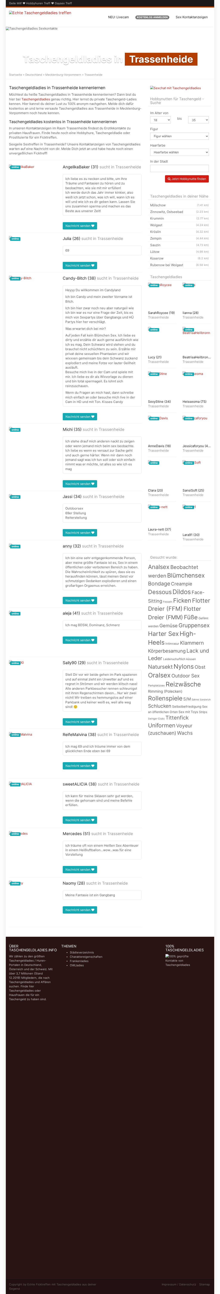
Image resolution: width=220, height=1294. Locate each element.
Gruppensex (194, 625)
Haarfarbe (157, 145)
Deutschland (33, 74)
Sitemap (204, 1284)
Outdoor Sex (185, 676)
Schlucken (159, 706)
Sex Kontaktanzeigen (192, 17)
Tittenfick (177, 718)
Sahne (195, 699)
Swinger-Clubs (156, 718)
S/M (187, 699)
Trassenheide (128, 166)
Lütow (179, 252)
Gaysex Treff (63, 3)
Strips (203, 712)
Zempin (179, 238)
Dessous (160, 592)
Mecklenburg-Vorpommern (63, 74)
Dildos (182, 592)
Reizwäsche (183, 684)
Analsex (159, 566)
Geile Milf (15, 3)
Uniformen (161, 725)
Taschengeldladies (35, 99)
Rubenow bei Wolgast (179, 265)
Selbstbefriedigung (186, 707)
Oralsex (159, 675)
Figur (154, 129)
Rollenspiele (165, 698)
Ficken (182, 600)
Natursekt (160, 667)
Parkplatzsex (156, 685)
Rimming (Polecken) (165, 691)
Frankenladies (79, 961)
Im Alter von (159, 113)
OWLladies (77, 965)
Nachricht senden (78, 226)
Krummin (179, 218)
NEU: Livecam (118, 17)
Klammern (192, 643)
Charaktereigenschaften (86, 956)
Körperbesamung (167, 651)
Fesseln (167, 601)
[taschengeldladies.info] (40, 17)
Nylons (184, 666)
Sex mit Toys (188, 712)
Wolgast (179, 225)
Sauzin (179, 245)
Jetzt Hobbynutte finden (188, 179)
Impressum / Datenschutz (179, 1284)
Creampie (181, 584)
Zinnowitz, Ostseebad (179, 212)
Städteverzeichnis (82, 952)
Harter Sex (163, 633)
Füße (191, 617)
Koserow (179, 258)
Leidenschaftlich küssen (179, 659)
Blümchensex (186, 575)
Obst (200, 667)
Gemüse (168, 625)
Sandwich (205, 699)
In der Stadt (159, 161)
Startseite (15, 74)
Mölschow (179, 205)
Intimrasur (172, 643)
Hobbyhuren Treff (38, 3)
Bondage (159, 583)
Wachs (185, 733)
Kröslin (179, 232)
